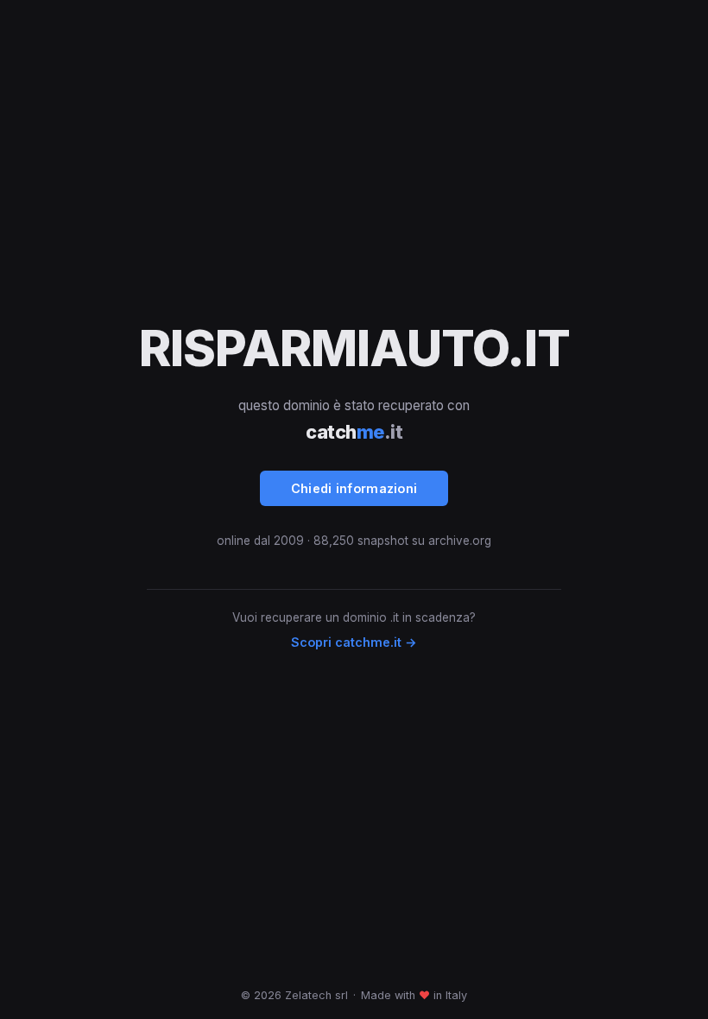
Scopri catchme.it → (354, 642)
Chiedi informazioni (354, 488)
